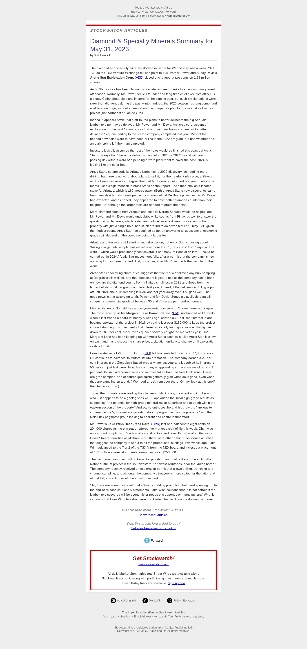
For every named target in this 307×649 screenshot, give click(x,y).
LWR (155, 424)
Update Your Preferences (173, 616)
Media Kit (154, 600)
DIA (175, 313)
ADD (139, 77)
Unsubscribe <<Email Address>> (135, 616)
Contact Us (157, 11)
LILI (147, 353)
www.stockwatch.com (153, 564)
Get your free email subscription (153, 528)
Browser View (139, 11)
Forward (171, 11)
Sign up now (176, 583)
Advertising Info (126, 600)
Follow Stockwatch (185, 600)
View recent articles (153, 515)
